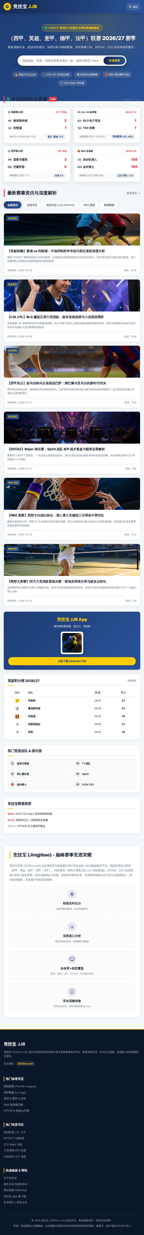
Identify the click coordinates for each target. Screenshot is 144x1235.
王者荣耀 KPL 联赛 (15, 1150)
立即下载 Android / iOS (72, 661)
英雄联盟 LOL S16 (15, 1132)
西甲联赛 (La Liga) (15, 1092)
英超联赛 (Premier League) (20, 1086)
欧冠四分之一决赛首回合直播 (32, 819)
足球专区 (32, 205)
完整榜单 (131, 680)
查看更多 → (133, 193)
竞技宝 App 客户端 (15, 1196)
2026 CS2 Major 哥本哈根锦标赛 (33, 813)
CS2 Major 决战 (13, 1144)
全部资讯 (12, 205)
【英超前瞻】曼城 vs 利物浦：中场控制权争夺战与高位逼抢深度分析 (56, 251)
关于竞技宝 (10, 1178)
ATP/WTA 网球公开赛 (16, 1110)
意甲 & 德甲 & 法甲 (15, 1098)
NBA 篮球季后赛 (13, 1104)
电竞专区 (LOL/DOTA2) (60, 205)
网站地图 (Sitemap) (15, 1190)
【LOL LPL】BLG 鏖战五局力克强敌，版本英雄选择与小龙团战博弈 (55, 317)
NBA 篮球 (89, 205)
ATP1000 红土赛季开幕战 (31, 825)
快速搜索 (114, 60)
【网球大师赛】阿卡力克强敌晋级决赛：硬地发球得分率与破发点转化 (56, 581)
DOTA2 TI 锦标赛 (14, 1138)
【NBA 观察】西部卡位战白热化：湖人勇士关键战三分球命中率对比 (55, 515)
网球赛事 (109, 205)
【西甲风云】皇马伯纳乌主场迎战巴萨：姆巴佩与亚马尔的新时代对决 (56, 383)
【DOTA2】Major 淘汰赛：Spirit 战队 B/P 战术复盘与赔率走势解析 (56, 449)
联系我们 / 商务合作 (15, 1202)
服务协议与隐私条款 (15, 1184)
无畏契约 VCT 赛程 (15, 1156)
